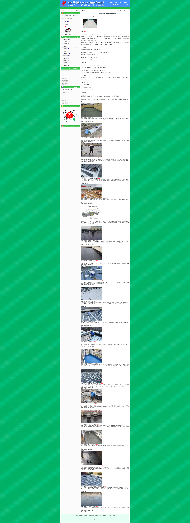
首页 (79, 7)
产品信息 (85, 7)
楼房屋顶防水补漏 (66, 43)
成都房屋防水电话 (66, 53)
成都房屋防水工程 (66, 39)
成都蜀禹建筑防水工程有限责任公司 (87, 121)
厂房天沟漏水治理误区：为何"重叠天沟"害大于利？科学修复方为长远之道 (70, 95)
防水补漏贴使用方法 (65, 77)
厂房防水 (64, 46)
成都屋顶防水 (65, 44)
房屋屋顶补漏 (65, 63)
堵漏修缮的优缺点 (65, 80)
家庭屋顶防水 (65, 62)
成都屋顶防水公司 (66, 50)
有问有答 (104, 7)
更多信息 (82, 512)
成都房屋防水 (65, 51)
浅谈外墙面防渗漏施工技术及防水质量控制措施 (70, 73)
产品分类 (92, 7)
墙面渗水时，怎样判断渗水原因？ (67, 89)
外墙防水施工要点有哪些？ (66, 99)
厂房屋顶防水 (65, 58)
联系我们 (110, 7)
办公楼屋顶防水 (65, 60)
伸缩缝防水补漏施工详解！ (66, 70)
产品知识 (98, 7)
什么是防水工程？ (65, 92)
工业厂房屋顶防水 (66, 65)
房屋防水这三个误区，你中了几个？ (68, 102)
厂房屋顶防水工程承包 (67, 57)
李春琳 (114, 515)
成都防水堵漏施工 (66, 41)
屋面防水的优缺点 (65, 83)
